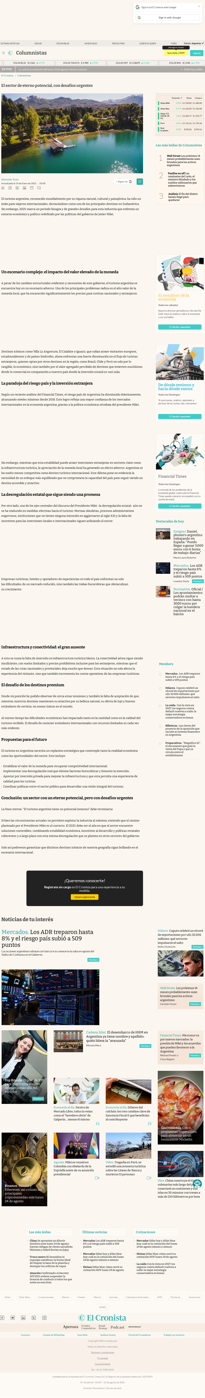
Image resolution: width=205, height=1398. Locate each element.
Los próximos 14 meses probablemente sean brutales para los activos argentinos (183, 160)
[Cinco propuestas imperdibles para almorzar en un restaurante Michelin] (180, 1107)
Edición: (192, 43)
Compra (198, 98)
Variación (176, 98)
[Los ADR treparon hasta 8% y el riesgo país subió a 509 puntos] (163, 568)
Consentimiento (103, 1364)
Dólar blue (63, 43)
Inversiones (194, 1297)
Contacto (25, 1335)
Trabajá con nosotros (174, 1335)
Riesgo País (118, 43)
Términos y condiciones (102, 1352)
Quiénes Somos (108, 1335)
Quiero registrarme (84, 897)
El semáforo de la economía (173, 297)
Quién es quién (147, 43)
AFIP (159, 1297)
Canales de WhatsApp (54, 1335)
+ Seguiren (125, 182)
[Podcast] (117, 1327)
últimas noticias (10, 43)
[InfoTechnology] (135, 1327)
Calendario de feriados (137, 1297)
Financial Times (172, 476)
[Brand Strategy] (103, 1327)
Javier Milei (90, 43)
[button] (197, 1183)
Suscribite (82, 1335)
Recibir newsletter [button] (181, 327)
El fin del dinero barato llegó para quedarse (183, 197)
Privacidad (102, 1358)
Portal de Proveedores (139, 1335)
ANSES (102, 1307)
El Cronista (7, 75)
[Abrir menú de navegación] (3, 53)
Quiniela (113, 1297)
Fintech (81, 1297)
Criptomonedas (46, 1297)
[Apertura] (70, 1327)
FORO (174, 43)
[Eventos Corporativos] (88, 1327)
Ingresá (196, 53)
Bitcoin (65, 1297)
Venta (189, 98)
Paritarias (175, 1297)
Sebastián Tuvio (10, 179)
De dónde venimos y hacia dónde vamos (179, 387)
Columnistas (24, 75)
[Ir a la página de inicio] (10, 53)
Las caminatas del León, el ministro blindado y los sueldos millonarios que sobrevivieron (182, 179)
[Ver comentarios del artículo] (39, 188)
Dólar (38, 43)
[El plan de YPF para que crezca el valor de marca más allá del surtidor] (24, 1067)
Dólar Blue (24, 1297)
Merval (97, 1297)
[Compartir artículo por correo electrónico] (31, 188)
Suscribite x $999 (175, 53)
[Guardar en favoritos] (140, 181)
